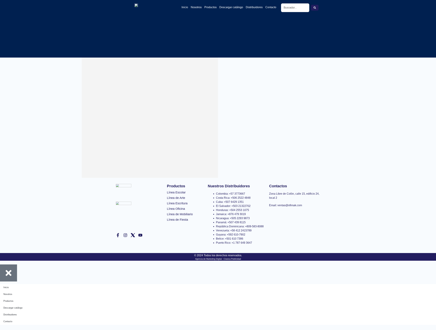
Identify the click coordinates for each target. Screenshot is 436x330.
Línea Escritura (177, 203)
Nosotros (196, 7)
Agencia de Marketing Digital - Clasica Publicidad (218, 259)
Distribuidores (254, 7)
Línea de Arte (176, 198)
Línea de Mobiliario (180, 214)
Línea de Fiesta (177, 219)
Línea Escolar (176, 192)
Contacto (270, 7)
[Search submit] (314, 8)
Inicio (185, 7)
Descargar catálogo (231, 7)
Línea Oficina (176, 208)
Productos (210, 7)
